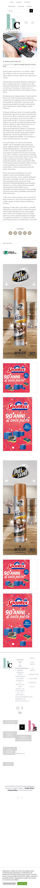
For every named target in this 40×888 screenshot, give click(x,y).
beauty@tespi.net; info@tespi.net (24, 698)
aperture (16, 64)
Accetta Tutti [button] (22, 883)
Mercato (33, 64)
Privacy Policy (12, 790)
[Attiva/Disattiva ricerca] (26, 22)
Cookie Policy (29, 788)
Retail (4, 66)
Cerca (32, 687)
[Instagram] (17, 708)
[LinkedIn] (20, 712)
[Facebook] (22, 708)
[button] (4, 252)
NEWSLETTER (32, 674)
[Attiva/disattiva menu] (32, 22)
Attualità (21, 64)
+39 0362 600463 (20, 690)
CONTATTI (32, 682)
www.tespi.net (24, 701)
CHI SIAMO (32, 663)
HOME (32, 658)
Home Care (27, 64)
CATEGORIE (32, 678)
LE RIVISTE (32, 669)
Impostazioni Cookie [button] (9, 883)
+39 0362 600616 (20, 694)
